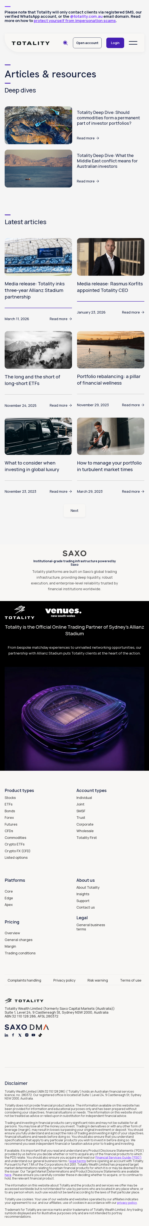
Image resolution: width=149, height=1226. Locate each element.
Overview (12, 933)
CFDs (9, 830)
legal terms (77, 1161)
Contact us (85, 907)
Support (82, 900)
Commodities (15, 837)
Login (115, 43)
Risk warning (97, 980)
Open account (87, 43)
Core (9, 891)
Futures (11, 824)
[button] (133, 43)
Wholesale (85, 830)
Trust (80, 817)
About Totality (88, 887)
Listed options (16, 857)
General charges (18, 939)
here (8, 1175)
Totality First (86, 837)
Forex (9, 817)
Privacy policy (64, 980)
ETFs (8, 804)
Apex (9, 904)
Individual (84, 797)
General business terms (90, 927)
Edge (9, 898)
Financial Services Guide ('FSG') (118, 1157)
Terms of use (130, 980)
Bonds (10, 811)
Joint (80, 804)
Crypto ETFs (14, 844)
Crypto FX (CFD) (18, 851)
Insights (82, 894)
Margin (10, 946)
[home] (31, 43)
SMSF (80, 811)
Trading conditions (20, 953)
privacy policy (127, 1203)
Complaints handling (24, 980)
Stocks (10, 797)
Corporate (85, 824)
